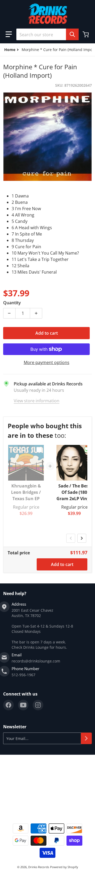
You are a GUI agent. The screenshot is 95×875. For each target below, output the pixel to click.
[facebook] (8, 705)
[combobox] (47, 34)
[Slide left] (70, 538)
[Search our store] (72, 34)
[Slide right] (81, 538)
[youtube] (23, 705)
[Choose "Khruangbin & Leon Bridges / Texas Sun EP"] (39, 449)
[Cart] (86, 34)
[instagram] (38, 705)
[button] (8, 34)
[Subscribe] (86, 738)
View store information (36, 401)
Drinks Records (38, 867)
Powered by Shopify (64, 867)
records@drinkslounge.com (36, 661)
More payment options (46, 362)
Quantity (12, 303)
